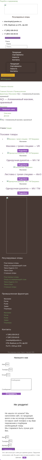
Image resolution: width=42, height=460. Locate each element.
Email (4, 375)
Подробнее (23, 151)
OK (24, 457)
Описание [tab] (7, 113)
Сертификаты (17, 55)
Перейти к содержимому (9, 1)
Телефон (5, 370)
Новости (15, 57)
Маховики (12, 94)
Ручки (6, 304)
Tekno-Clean (8, 270)
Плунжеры (8, 309)
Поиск (7, 41)
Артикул (5, 445)
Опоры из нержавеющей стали (15, 265)
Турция (9, 128)
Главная (3, 86)
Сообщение (6, 389)
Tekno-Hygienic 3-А (11, 268)
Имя (3, 364)
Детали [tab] (6, 116)
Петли (6, 301)
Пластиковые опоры (11, 263)
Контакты (16, 60)
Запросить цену (8, 109)
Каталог (10, 86)
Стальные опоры (10, 273)
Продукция (16, 52)
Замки (6, 306)
